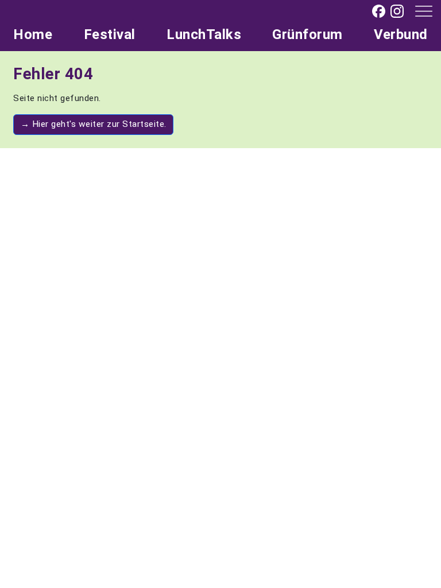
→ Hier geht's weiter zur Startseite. (94, 124)
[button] (419, 11)
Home (32, 34)
